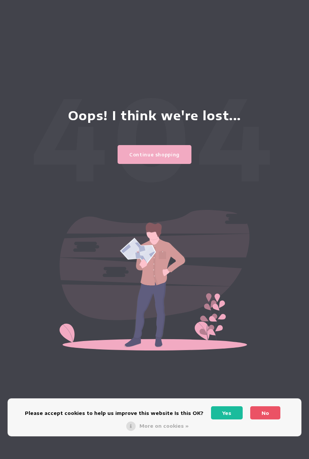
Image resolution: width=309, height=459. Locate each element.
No (265, 413)
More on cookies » (164, 426)
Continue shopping (154, 154)
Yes (226, 413)
